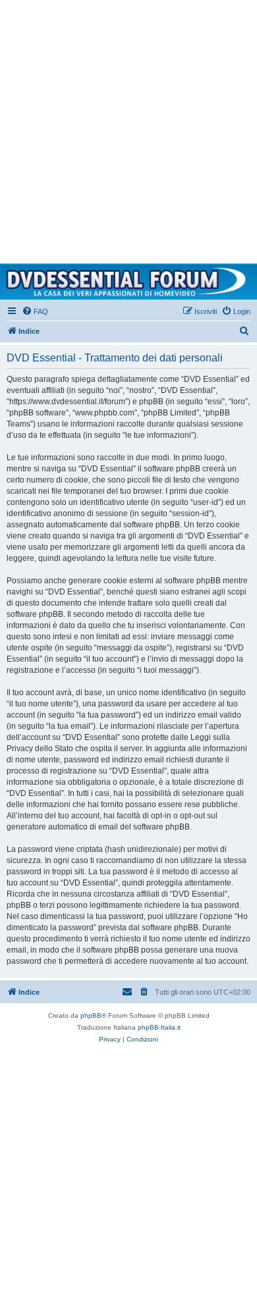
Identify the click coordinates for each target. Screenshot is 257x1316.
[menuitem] (35, 311)
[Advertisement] (128, 128)
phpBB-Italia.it (159, 1027)
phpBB (90, 1015)
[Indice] (128, 282)
